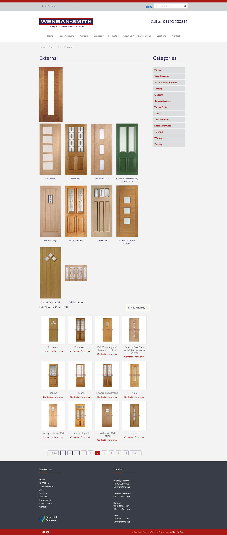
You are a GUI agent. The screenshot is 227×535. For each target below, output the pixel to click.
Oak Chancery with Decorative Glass (107, 348)
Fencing (158, 144)
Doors (51, 47)
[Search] (185, 6)
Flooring (158, 132)
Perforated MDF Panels (165, 82)
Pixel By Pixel (178, 532)
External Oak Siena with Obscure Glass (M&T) (134, 350)
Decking (158, 88)
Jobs (41, 490)
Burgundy (53, 393)
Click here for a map (122, 487)
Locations (161, 36)
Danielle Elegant (80, 433)
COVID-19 (44, 483)
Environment (144, 36)
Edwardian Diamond (107, 393)
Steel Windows (161, 119)
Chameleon (80, 347)
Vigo (134, 393)
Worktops (159, 138)
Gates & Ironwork (162, 125)
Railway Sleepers (162, 101)
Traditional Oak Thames (107, 434)
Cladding (158, 95)
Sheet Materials (161, 76)
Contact (176, 36)
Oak (59, 47)
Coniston (134, 433)
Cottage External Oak (53, 433)
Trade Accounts (66, 36)
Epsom (80, 393)
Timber (157, 70)
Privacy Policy (45, 503)
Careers (84, 36)
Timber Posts (160, 107)
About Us (127, 36)
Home (50, 36)
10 (126, 452)
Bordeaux (53, 347)
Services (98, 36)
